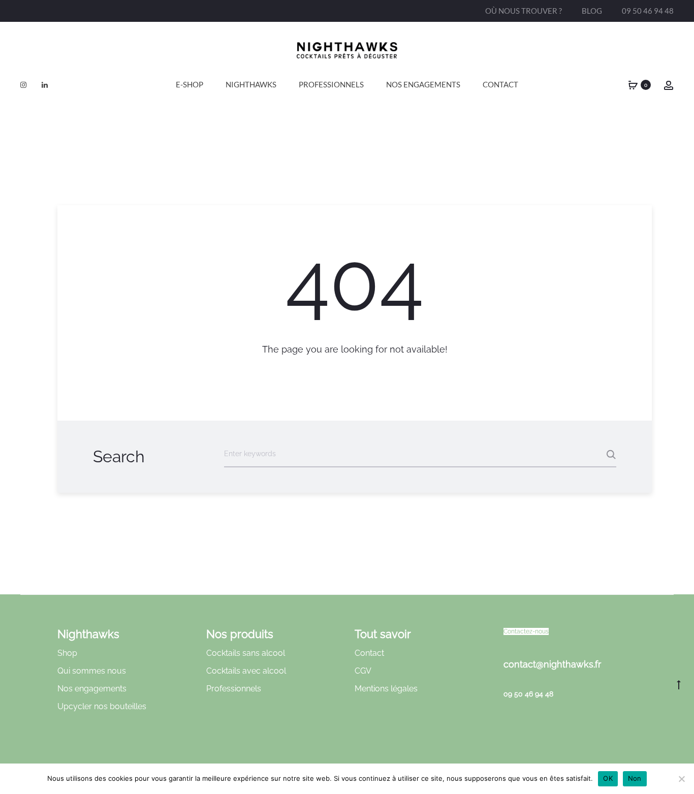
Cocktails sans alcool (245, 653)
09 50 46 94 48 (648, 10)
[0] (633, 84)
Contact (500, 84)
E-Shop (189, 84)
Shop (67, 653)
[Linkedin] (45, 84)
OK (608, 778)
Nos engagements (92, 688)
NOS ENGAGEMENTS (423, 84)
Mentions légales (386, 688)
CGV (363, 671)
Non (635, 778)
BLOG (592, 10)
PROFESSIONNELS (331, 84)
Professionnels (233, 688)
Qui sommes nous (91, 671)
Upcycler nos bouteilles (101, 706)
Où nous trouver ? (523, 10)
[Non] (681, 779)
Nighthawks (251, 84)
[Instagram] (23, 84)
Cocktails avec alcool (246, 671)
